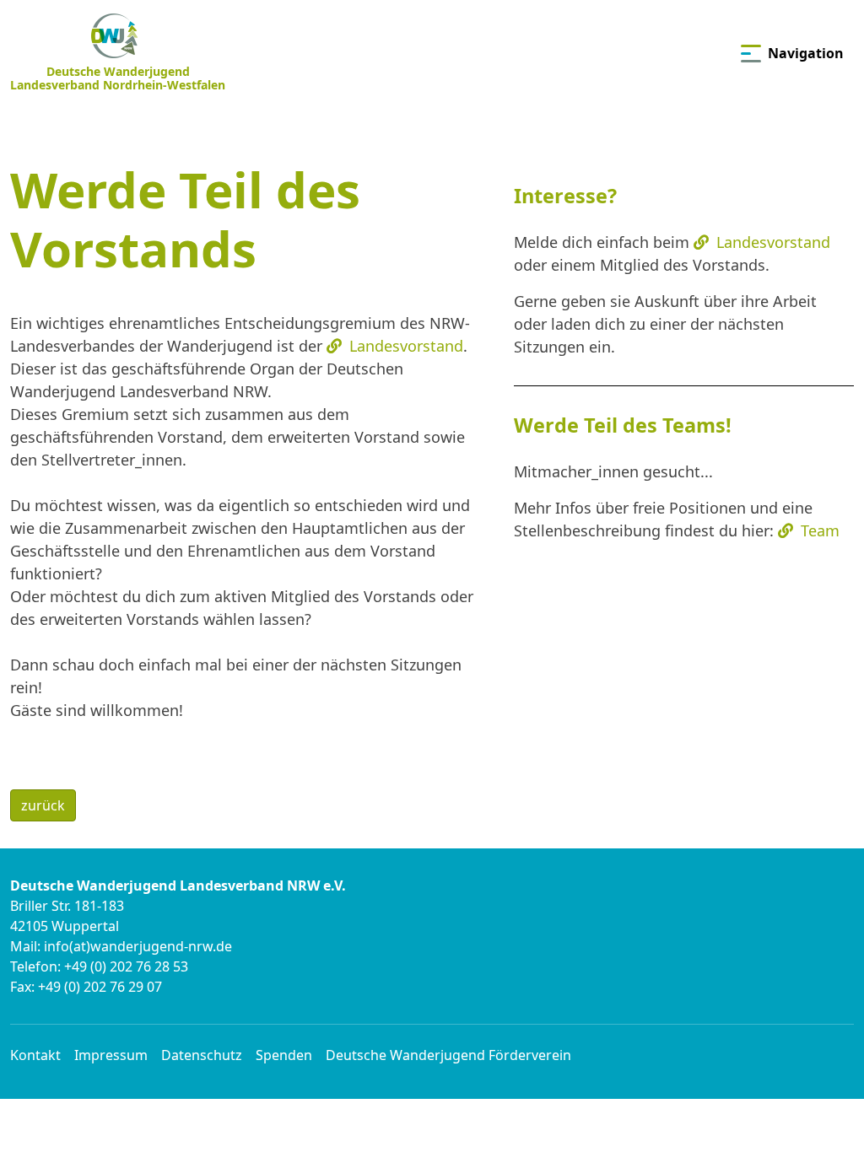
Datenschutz (201, 1055)
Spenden (284, 1055)
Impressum (111, 1055)
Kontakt (35, 1055)
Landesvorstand (773, 242)
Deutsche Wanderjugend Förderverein (448, 1055)
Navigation (806, 53)
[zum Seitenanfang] (823, 1111)
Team (820, 530)
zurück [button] (43, 805)
